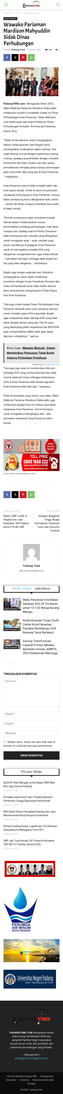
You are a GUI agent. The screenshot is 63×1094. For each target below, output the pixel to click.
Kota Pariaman (31, 13)
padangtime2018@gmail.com (31, 1058)
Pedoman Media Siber (43, 1079)
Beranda (8, 13)
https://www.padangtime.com (31, 571)
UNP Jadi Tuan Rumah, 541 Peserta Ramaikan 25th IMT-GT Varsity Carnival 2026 (29, 842)
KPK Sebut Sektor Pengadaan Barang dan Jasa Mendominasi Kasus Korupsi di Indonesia (29, 813)
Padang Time (18, 49)
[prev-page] (6, 662)
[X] (15, 57)
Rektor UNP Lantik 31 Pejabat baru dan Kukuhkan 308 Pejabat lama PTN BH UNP (16, 521)
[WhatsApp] (31, 57)
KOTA (18, 13)
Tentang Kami (47, 1076)
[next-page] (11, 662)
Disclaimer (11, 1079)
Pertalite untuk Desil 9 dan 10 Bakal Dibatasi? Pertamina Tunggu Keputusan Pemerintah (28, 799)
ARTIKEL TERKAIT (22, 588)
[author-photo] (31, 560)
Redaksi (31, 1083)
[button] (6, 4)
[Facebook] (7, 57)
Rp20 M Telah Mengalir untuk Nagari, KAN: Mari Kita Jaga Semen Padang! (29, 784)
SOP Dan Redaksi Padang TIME (22, 1076)
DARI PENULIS (42, 588)
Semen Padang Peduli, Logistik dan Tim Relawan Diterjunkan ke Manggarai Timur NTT (30, 828)
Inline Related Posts (50, 364)
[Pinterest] (23, 57)
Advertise (24, 1079)
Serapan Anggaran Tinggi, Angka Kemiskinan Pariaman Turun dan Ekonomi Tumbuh (47, 523)
